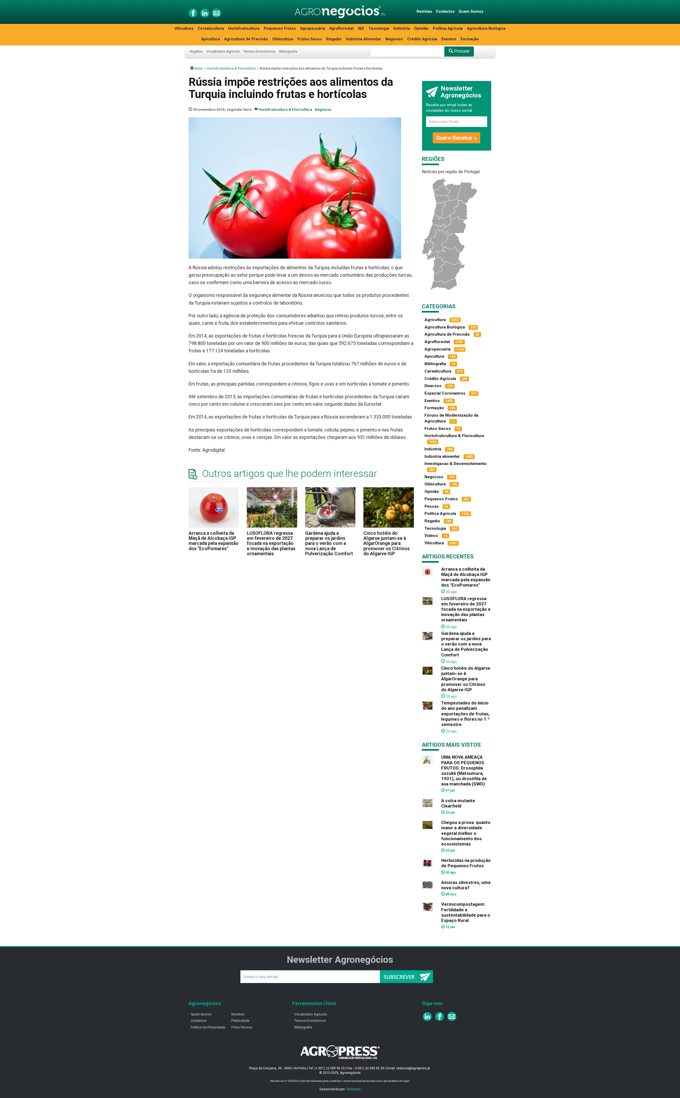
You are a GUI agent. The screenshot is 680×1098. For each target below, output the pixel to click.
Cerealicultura (211, 28)
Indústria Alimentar (363, 39)
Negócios (394, 39)
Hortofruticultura (244, 28)
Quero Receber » (456, 138)
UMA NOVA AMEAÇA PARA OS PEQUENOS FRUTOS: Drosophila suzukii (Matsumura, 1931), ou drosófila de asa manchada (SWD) (464, 770)
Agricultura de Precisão (246, 39)
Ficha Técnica (241, 1027)
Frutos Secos (310, 39)
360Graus (353, 1089)
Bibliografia (288, 51)
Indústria (401, 28)
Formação (470, 39)
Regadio (334, 39)
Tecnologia (378, 28)
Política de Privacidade (208, 1027)
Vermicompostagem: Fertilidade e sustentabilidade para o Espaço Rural (465, 912)
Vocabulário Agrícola (223, 51)
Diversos (432, 385)
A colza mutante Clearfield (458, 803)
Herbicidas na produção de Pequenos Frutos (466, 863)
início (198, 68)
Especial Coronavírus (444, 393)
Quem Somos (470, 11)
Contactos (445, 11)
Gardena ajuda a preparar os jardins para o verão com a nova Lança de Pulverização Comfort (329, 543)
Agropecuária (312, 28)
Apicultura (210, 39)
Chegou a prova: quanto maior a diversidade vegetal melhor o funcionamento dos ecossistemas (465, 833)
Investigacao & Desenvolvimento (455, 463)
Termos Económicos (259, 51)
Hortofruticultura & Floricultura (231, 68)
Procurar (461, 51)
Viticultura (184, 28)
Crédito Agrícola (422, 39)
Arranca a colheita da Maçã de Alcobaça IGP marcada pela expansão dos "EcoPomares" (214, 541)
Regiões (196, 51)
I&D (361, 28)
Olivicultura (282, 39)
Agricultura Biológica (486, 28)
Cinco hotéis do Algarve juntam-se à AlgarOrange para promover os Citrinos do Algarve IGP (386, 543)
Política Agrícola (448, 28)
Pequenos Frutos (280, 28)
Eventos (448, 39)
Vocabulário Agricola (310, 1014)
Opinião (421, 28)
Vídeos (431, 535)
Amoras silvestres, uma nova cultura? (465, 885)
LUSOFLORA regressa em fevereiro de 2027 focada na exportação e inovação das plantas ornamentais (271, 543)
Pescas (431, 506)
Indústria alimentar (442, 456)
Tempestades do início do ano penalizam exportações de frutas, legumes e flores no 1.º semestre (465, 713)
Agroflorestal (341, 28)
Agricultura (435, 319)
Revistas (424, 11)
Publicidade (240, 1021)
